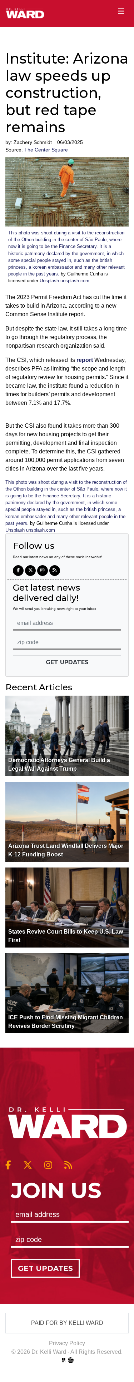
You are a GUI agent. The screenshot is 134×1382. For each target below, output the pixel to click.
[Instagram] (42, 570)
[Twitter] (30, 570)
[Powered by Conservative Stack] (71, 1360)
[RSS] (54, 570)
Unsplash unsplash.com (64, 280)
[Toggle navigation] (121, 11)
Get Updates (67, 662)
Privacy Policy (67, 1343)
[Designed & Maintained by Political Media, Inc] (63, 1360)
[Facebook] (18, 570)
